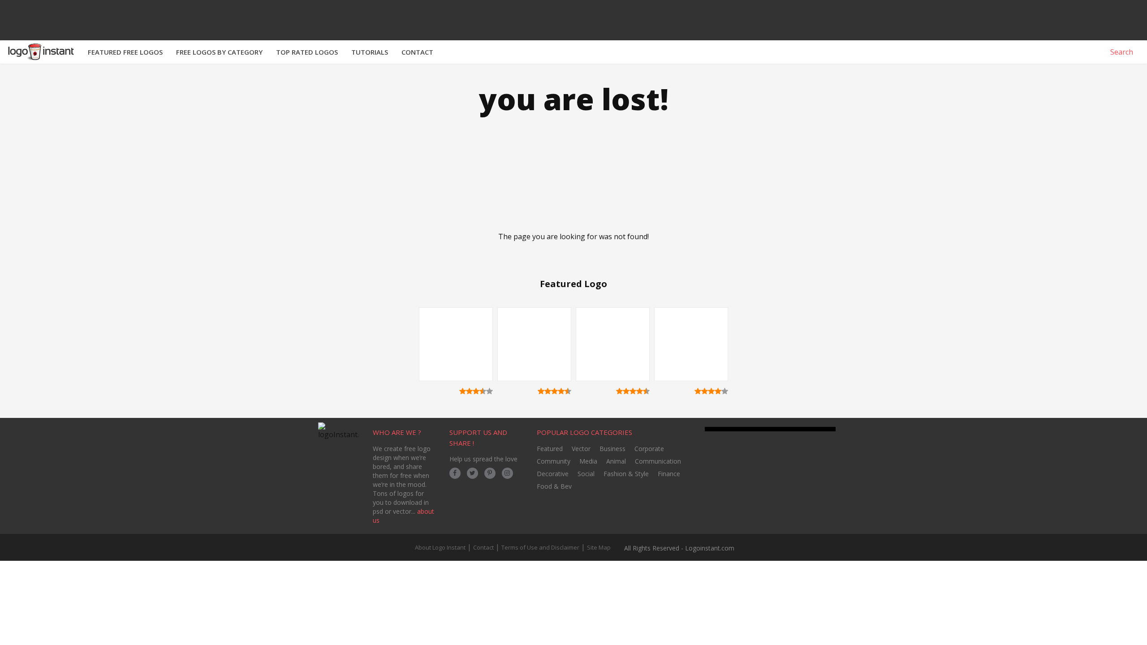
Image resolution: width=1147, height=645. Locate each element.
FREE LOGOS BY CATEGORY (219, 51)
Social (586, 473)
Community (553, 461)
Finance (669, 473)
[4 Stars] (482, 391)
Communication (658, 461)
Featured (550, 448)
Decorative (553, 473)
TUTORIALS (369, 51)
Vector (581, 448)
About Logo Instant (440, 547)
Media (588, 461)
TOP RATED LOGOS (307, 51)
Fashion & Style (626, 473)
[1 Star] (462, 391)
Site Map (599, 547)
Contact (483, 547)
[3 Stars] (476, 391)
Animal (616, 461)
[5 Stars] (489, 391)
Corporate (649, 448)
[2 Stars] (469, 391)
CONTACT (417, 51)
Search (1120, 52)
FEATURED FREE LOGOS (125, 51)
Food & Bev (554, 486)
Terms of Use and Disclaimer (540, 547)
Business (612, 448)
